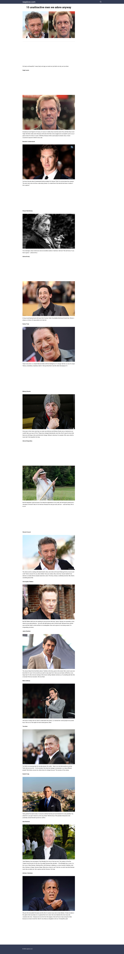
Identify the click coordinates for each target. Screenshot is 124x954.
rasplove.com (29, 2)
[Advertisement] (49, 54)
